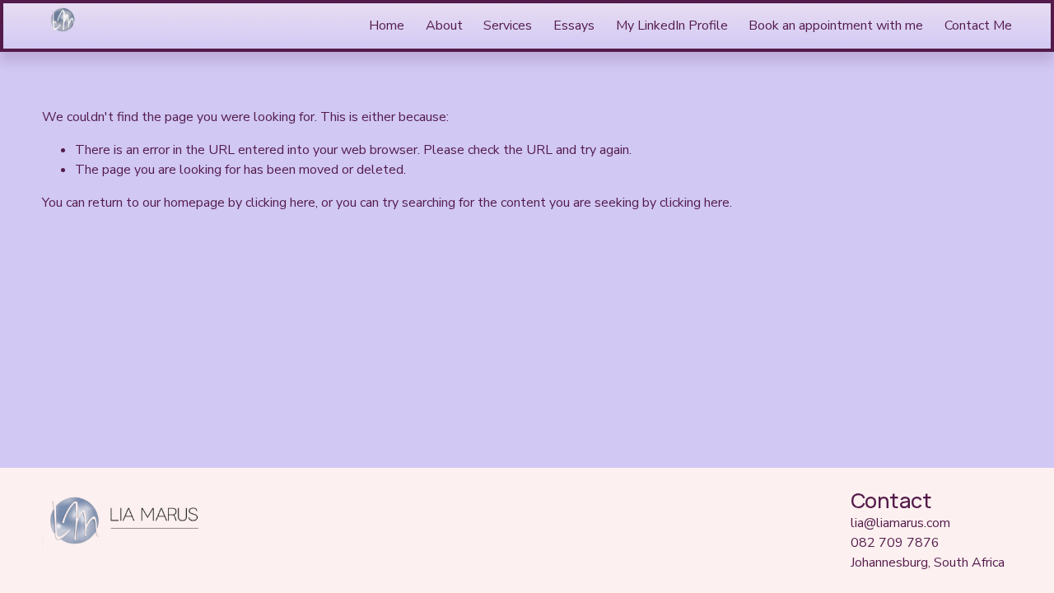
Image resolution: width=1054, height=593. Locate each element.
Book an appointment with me (836, 25)
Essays (574, 25)
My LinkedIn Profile (672, 25)
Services (507, 25)
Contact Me (978, 25)
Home (386, 25)
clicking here (280, 203)
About (444, 25)
